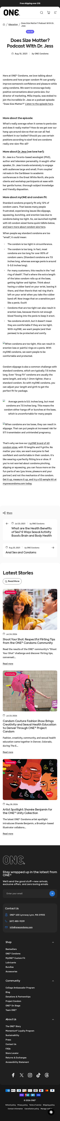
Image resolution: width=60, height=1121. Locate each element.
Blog (8, 992)
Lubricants (11, 962)
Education (13, 24)
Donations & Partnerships (18, 996)
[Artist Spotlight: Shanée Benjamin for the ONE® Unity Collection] (30, 779)
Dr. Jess (22, 152)
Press (8, 1039)
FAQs (8, 1048)
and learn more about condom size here (24, 226)
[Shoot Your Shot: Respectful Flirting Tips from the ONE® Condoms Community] (30, 609)
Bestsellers (11, 949)
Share (9, 512)
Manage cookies (46, 1109)
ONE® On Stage (13, 1005)
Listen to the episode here (39, 103)
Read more (8, 663)
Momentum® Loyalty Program (20, 1030)
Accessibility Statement (17, 1062)
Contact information (15, 1109)
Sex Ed (30, 31)
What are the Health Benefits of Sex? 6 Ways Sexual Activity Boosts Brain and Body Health (31, 532)
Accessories (11, 971)
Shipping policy (49, 1105)
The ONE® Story (13, 1026)
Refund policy (10, 1105)
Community (10, 592)
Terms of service (35, 1105)
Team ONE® (11, 1010)
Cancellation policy (32, 1109)
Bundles (10, 967)
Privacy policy (22, 1105)
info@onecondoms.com (21, 927)
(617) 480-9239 (17, 921)
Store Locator (12, 1053)
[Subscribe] (52, 893)
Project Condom (13, 1001)
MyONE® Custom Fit (15, 958)
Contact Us (11, 1044)
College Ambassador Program (20, 987)
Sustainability (12, 1035)
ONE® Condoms (13, 953)
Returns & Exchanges (16, 1057)
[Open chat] (51, 1112)
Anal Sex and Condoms (21, 552)
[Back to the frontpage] (4, 24)
